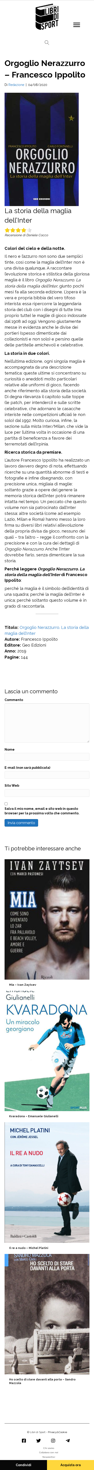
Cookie (63, 1432)
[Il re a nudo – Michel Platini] (47, 1187)
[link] (49, 1449)
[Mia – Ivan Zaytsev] (47, 924)
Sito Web (12, 785)
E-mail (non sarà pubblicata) (27, 767)
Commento (14, 700)
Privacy (52, 1432)
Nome (10, 749)
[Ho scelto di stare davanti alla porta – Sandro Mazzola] (47, 1321)
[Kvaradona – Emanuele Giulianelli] (47, 1056)
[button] (76, 25)
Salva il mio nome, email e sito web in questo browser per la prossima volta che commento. (42, 811)
